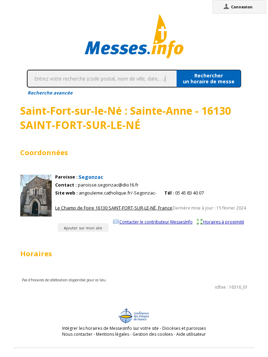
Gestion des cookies (153, 334)
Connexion (242, 6)
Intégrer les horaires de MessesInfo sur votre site (110, 328)
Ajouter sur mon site (83, 227)
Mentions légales (112, 334)
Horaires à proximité (223, 222)
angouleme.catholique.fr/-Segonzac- (117, 193)
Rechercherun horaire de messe (208, 78)
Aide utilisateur (191, 334)
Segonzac (91, 177)
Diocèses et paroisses (184, 328)
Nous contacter (77, 334)
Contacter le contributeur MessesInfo (156, 222)
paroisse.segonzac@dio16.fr (108, 185)
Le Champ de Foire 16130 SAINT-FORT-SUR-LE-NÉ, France (113, 208)
